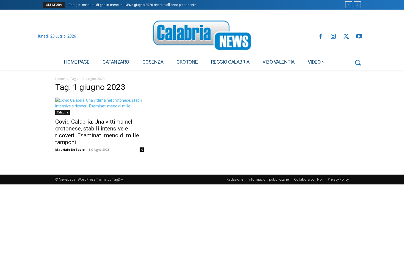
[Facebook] (320, 37)
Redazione (235, 179)
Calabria (62, 112)
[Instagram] (333, 37)
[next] (357, 4)
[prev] (348, 4)
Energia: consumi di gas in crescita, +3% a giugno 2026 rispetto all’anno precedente (132, 5)
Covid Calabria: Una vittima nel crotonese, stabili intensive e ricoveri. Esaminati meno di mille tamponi (97, 132)
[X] (346, 37)
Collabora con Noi (308, 179)
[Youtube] (359, 37)
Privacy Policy (338, 179)
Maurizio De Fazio (70, 149)
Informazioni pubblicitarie (268, 179)
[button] (358, 62)
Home (60, 78)
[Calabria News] (202, 37)
